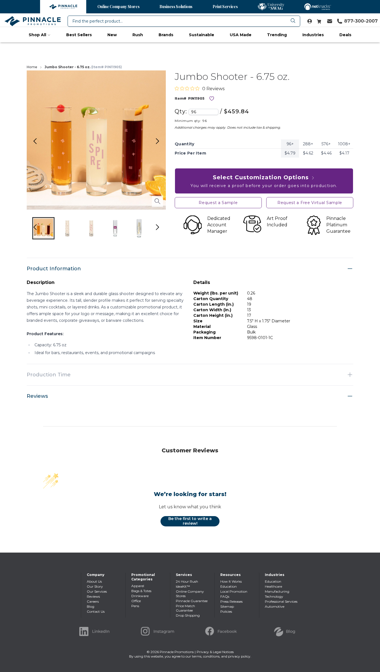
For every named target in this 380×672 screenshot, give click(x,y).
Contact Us (96, 611)
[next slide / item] (163, 229)
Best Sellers (79, 34)
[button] (43, 228)
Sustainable (201, 34)
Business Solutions (176, 6)
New (112, 34)
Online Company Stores (118, 6)
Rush (137, 34)
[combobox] (184, 21)
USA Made (240, 34)
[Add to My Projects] (211, 98)
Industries (313, 34)
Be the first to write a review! (190, 521)
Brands (166, 34)
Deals (345, 34)
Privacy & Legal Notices (215, 652)
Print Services (225, 6)
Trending (277, 34)
